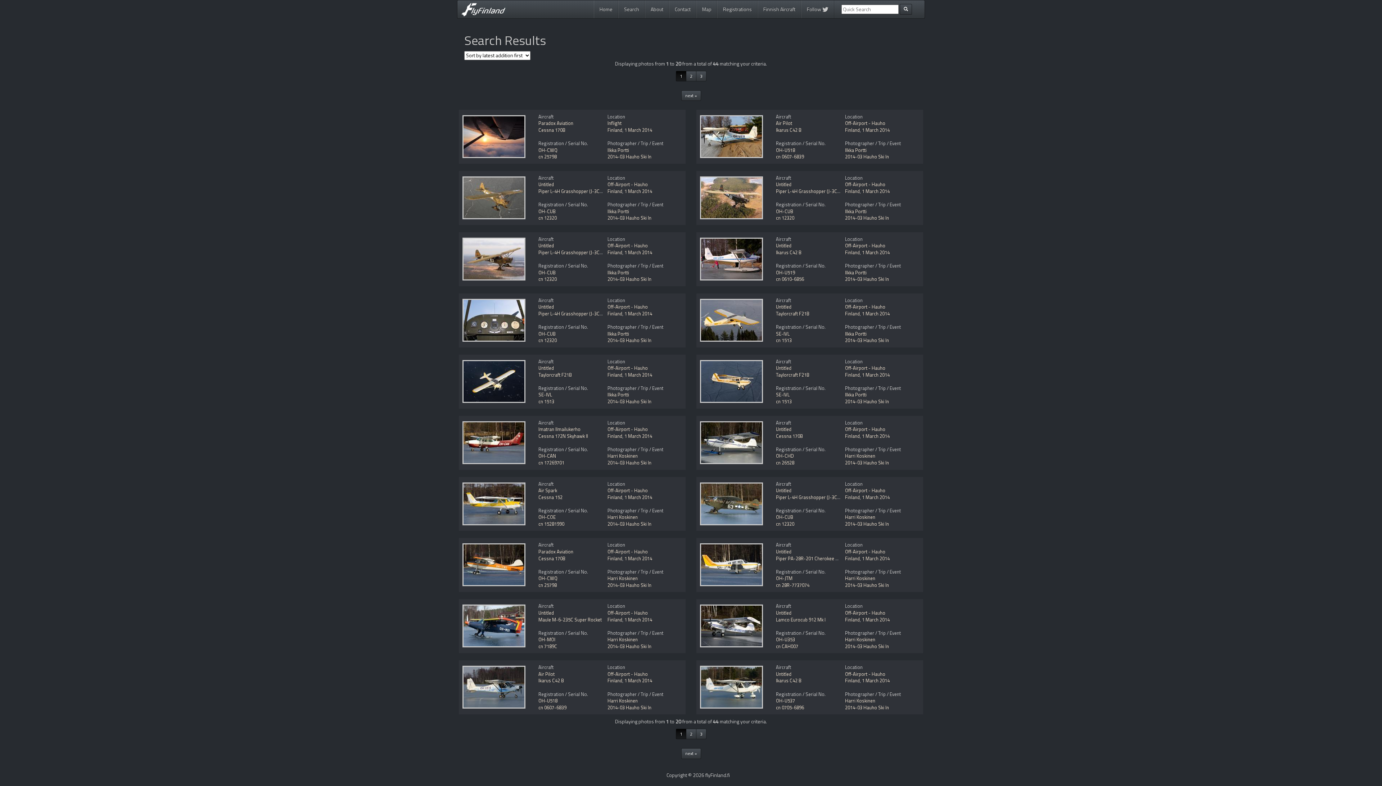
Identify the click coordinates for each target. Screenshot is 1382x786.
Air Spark (547, 490)
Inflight (615, 123)
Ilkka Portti (618, 150)
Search (631, 9)
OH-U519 (785, 272)
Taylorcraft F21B (792, 313)
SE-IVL (783, 333)
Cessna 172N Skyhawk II (563, 436)
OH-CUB (547, 211)
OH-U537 (785, 700)
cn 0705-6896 (790, 707)
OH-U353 (785, 639)
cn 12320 (547, 217)
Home (606, 9)
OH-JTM (784, 578)
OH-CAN (547, 455)
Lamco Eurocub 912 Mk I (801, 619)
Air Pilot (784, 123)
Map (707, 9)
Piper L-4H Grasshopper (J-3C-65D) (574, 191)
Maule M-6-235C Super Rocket (570, 619)
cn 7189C (547, 646)
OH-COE (547, 517)
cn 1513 (784, 340)
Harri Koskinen (623, 455)
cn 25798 (547, 156)
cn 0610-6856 (790, 279)
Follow (814, 9)
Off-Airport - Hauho (865, 123)
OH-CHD (785, 455)
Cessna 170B (551, 130)
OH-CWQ (547, 150)
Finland (615, 130)
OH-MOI (546, 639)
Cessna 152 (550, 497)
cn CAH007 (787, 646)
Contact (683, 9)
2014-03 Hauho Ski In (629, 156)
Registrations (737, 9)
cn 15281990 (551, 523)
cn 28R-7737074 (792, 585)
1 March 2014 (638, 130)
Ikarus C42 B (788, 130)
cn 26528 (785, 462)
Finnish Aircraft (779, 9)
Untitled (546, 184)
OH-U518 (785, 150)
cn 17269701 (551, 462)
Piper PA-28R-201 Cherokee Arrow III (814, 558)
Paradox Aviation (555, 123)
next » (691, 95)
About (657, 9)
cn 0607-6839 (790, 156)
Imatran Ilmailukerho (559, 429)
